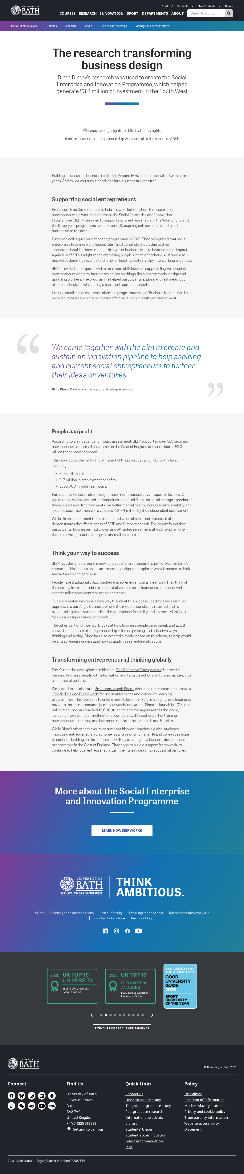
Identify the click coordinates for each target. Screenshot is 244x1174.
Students (183, 6)
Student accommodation (145, 1135)
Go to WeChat (21, 1106)
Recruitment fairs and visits (189, 912)
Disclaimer (193, 1094)
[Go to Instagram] (116, 931)
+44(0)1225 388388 (81, 1123)
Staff (165, 6)
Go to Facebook (11, 1096)
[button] (92, 1015)
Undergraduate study (143, 1099)
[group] (72, 986)
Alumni (229, 6)
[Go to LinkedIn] (105, 931)
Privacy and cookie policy (204, 1111)
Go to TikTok (11, 1106)
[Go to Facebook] (127, 931)
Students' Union (138, 1129)
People (87, 26)
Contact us (134, 1094)
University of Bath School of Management (81, 886)
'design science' (79, 616)
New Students (206, 6)
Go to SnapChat (52, 1096)
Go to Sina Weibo (31, 1106)
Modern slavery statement (206, 1105)
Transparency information (206, 1117)
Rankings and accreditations (152, 26)
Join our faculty (111, 912)
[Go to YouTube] (138, 931)
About (177, 13)
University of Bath (26, 10)
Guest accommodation (144, 1141)
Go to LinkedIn (42, 1096)
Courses (67, 13)
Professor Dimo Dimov (70, 209)
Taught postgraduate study (148, 1105)
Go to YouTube (42, 1106)
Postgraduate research (144, 1111)
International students (144, 1117)
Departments (155, 13)
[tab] (101, 1015)
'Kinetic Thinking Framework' (75, 693)
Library (131, 1123)
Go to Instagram (31, 1096)
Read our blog (141, 918)
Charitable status (20, 1161)
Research (88, 13)
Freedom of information (204, 1099)
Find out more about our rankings (122, 1028)
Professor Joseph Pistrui (114, 688)
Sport (132, 13)
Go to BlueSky (21, 1096)
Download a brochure (108, 918)
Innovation (112, 13)
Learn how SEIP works (122, 830)
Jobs (128, 1147)
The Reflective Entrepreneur (138, 669)
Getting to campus (88, 1129)
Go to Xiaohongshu (52, 1106)
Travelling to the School (146, 912)
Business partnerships (113, 26)
